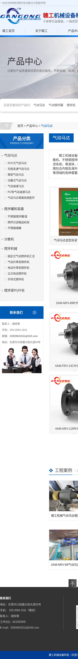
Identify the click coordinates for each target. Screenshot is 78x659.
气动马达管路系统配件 (21, 197)
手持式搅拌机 (16, 279)
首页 (20, 125)
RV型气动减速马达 (19, 191)
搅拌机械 (10, 248)
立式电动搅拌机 (17, 273)
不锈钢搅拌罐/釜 (17, 216)
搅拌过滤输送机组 (18, 222)
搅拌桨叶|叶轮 (14, 290)
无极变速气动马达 (18, 168)
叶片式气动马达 (17, 163)
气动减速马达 (16, 186)
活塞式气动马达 (17, 180)
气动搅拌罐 (56, 105)
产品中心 (32, 125)
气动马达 (39, 105)
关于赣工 (41, 31)
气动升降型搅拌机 (18, 261)
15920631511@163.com (24, 336)
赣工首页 (8, 31)
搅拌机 (71, 105)
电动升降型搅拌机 (18, 267)
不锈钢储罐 (14, 228)
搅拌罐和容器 (14, 209)
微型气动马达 (16, 174)
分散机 (9, 239)
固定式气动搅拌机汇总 (21, 256)
